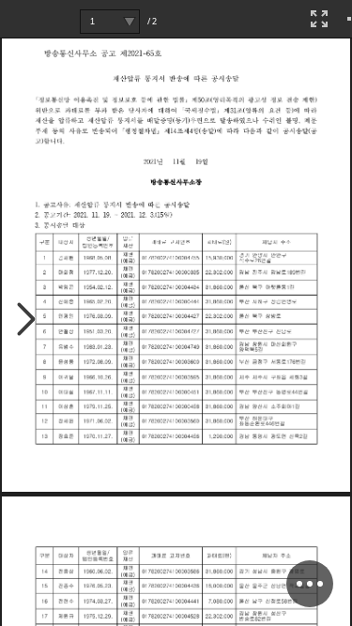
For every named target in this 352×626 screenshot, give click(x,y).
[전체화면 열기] (319, 19)
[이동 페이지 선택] (129, 21)
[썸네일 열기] (27, 320)
